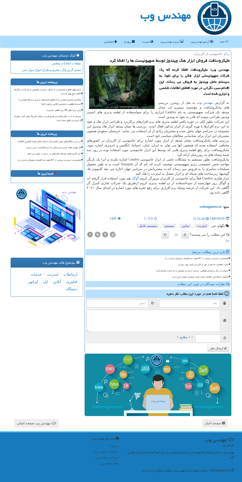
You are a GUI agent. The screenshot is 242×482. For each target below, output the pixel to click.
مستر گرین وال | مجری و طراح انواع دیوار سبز (51, 70)
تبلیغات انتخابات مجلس (66, 63)
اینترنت (146, 41)
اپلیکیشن (109, 41)
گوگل (135, 178)
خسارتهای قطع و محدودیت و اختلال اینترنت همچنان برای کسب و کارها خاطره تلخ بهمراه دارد (47, 91)
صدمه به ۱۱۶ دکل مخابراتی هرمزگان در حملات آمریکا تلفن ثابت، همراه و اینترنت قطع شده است (47, 118)
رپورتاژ (128, 41)
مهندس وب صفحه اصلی (34, 423)
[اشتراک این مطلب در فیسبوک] (105, 234)
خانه (222, 41)
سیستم (169, 226)
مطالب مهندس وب (108, 463)
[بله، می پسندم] (185, 234)
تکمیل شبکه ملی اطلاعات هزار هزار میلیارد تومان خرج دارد (200, 276)
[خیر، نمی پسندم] (165, 234)
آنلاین (57, 282)
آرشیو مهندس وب (200, 41)
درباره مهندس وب (170, 41)
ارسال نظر (217, 348)
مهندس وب (165, 15)
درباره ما (113, 445)
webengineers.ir (210, 206)
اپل (45, 282)
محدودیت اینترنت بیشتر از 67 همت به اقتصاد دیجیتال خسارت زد (196, 258)
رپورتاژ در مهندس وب (106, 457)
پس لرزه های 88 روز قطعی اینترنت (63, 110)
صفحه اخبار (213, 423)
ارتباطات (70, 274)
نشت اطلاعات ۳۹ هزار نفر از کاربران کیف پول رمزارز (203, 264)
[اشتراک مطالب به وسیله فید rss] (97, 234)
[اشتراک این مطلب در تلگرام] (112, 234)
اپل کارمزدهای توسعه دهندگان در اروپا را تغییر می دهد (54, 153)
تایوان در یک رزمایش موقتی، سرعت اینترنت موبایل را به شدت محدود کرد (192, 270)
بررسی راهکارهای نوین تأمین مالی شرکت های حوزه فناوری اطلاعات (49, 141)
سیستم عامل (148, 226)
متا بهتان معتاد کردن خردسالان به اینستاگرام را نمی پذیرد (53, 147)
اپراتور (33, 282)
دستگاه (71, 289)
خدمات (36, 274)
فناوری (71, 282)
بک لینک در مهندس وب (105, 451)
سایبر (185, 226)
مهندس (208, 102)
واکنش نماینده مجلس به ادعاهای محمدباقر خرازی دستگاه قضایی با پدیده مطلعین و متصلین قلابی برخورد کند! (49, 101)
